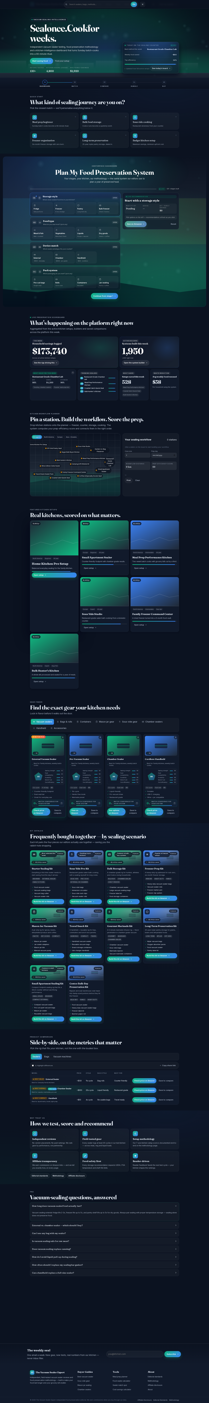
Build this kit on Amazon (44, 901)
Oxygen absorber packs (156, 944)
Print (129, 480)
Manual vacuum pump (42, 950)
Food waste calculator (121, 1381)
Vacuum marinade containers (121, 954)
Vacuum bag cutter (41, 893)
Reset (173, 224)
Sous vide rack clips (79, 893)
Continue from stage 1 (103, 296)
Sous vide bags (78, 887)
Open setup (39, 575)
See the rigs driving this (44, 363)
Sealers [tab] (36, 1056)
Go (133, 4)
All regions (37, 437)
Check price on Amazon (39, 811)
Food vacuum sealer (42, 887)
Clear (137, 480)
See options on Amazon (114, 811)
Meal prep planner (120, 1377)
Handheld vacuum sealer (81, 941)
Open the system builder (134, 363)
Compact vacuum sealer (43, 1005)
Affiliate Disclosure (145, 1400)
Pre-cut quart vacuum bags (44, 1008)
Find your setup (62, 61)
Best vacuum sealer (85, 1377)
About (150, 1389)
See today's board (160, 68)
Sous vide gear (84, 1381)
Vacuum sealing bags (42, 890)
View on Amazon (74, 811)
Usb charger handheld (80, 950)
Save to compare (57, 811)
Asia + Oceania (71, 437)
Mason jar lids (39, 947)
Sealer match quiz (120, 1385)
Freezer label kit (116, 893)
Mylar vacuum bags (154, 941)
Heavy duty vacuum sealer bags (159, 884)
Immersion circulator (79, 890)
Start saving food (40, 61)
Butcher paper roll (79, 1014)
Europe (60, 437)
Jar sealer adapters (41, 944)
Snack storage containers (82, 947)
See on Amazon (134, 224)
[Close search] (142, 4)
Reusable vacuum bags (81, 944)
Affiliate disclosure (76, 1176)
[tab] (42, 722)
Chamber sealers (84, 1389)
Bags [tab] (46, 1056)
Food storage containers (119, 896)
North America (49, 437)
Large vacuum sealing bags (120, 890)
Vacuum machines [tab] (62, 1056)
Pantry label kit (152, 950)
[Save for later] (63, 737)
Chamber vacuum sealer (119, 887)
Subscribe (164, 1318)
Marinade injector (116, 951)
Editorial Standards (160, 1400)
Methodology (58, 1176)
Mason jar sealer (40, 941)
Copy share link (169, 1065)
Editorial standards (40, 1176)
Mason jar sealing (84, 1385)
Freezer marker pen (154, 890)
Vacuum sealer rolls (41, 896)
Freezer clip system (154, 893)
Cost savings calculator (122, 1389)
